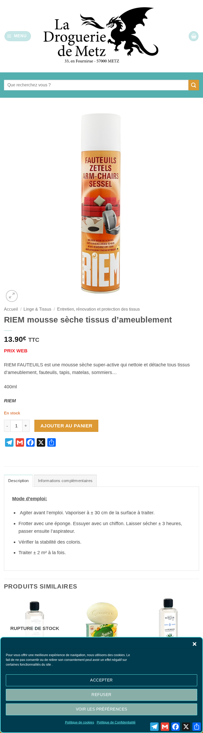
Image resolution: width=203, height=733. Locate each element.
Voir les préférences (101, 709)
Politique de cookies (79, 722)
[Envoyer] (193, 85)
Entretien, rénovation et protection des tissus (98, 309)
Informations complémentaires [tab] (65, 481)
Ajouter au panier (66, 425)
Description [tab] (18, 481)
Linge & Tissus (37, 309)
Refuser (101, 694)
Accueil (11, 309)
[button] (194, 644)
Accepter (101, 680)
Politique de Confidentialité (116, 722)
